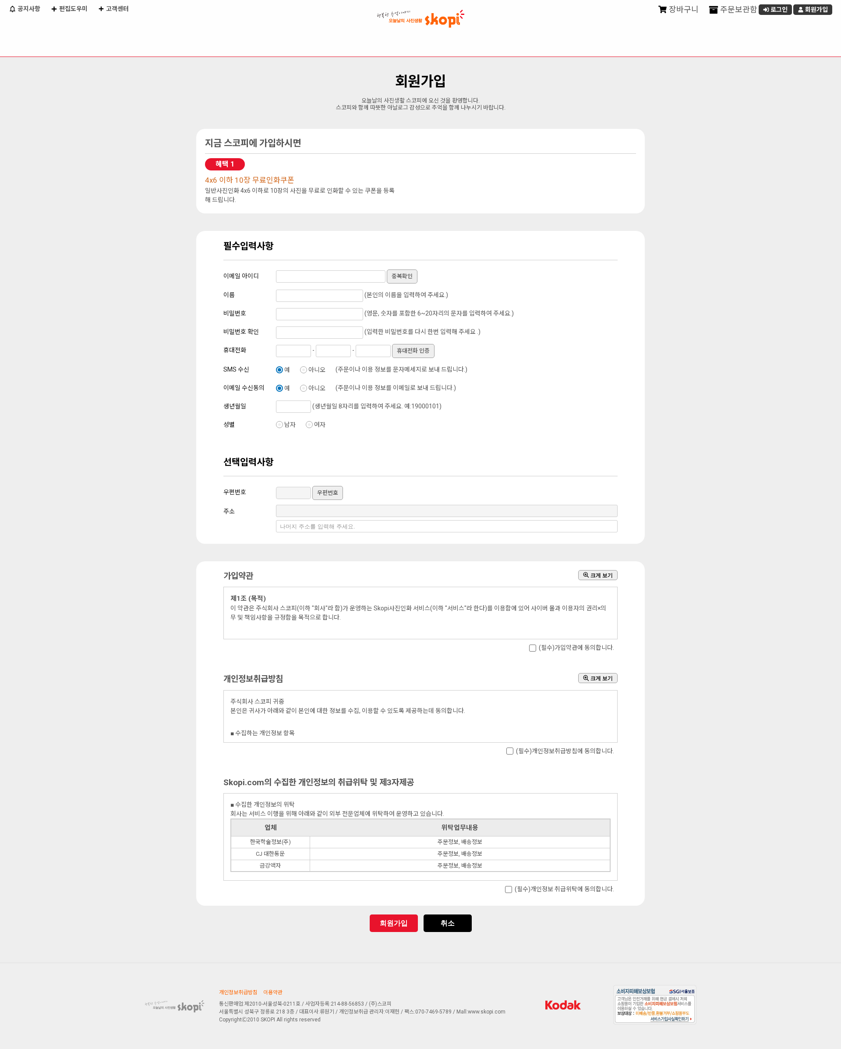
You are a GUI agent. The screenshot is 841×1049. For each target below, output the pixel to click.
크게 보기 (601, 575)
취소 (448, 923)
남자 (290, 425)
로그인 (778, 9)
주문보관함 (737, 9)
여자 (319, 425)
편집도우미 (73, 8)
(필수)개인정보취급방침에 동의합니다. (565, 751)
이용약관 (273, 992)
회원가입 (816, 9)
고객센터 (117, 8)
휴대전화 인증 (413, 350)
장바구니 (683, 9)
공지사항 (28, 8)
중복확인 (402, 276)
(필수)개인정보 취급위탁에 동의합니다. (564, 889)
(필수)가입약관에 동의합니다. (576, 648)
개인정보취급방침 (238, 992)
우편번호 (327, 492)
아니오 (316, 370)
